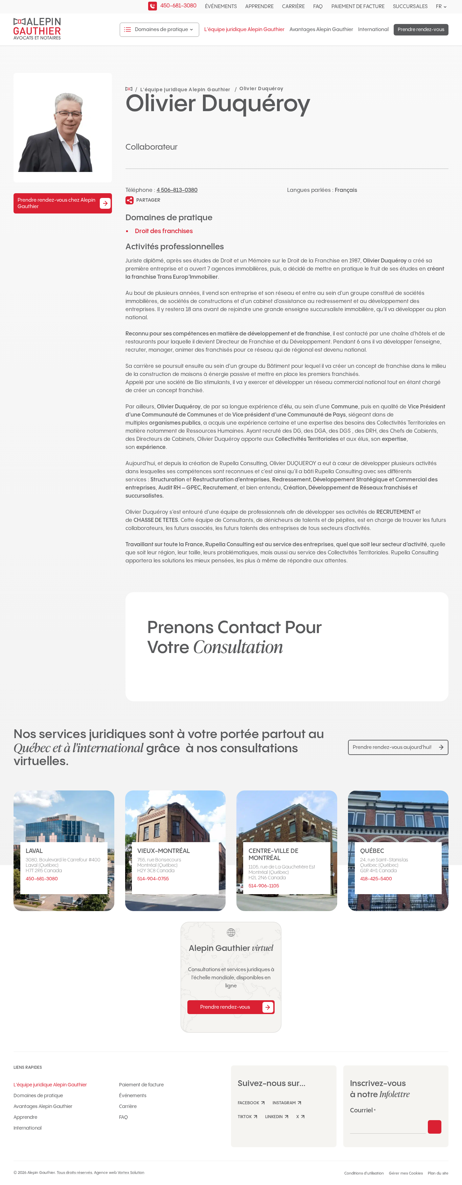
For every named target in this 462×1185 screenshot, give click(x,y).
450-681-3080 (42, 879)
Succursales (410, 6)
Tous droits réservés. (75, 1173)
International (373, 29)
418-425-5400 (376, 879)
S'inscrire (434, 1127)
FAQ (318, 6)
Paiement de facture (358, 6)
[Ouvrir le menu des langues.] (445, 7)
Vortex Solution (131, 1173)
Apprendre (259, 6)
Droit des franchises (164, 231)
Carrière (293, 6)
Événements (221, 6)
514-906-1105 (264, 886)
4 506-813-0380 (177, 190)
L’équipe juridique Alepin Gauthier (244, 29)
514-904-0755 (153, 879)
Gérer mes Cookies (406, 1173)
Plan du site (438, 1173)
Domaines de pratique (38, 1095)
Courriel (363, 1110)
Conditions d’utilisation (364, 1173)
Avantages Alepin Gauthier (321, 29)
